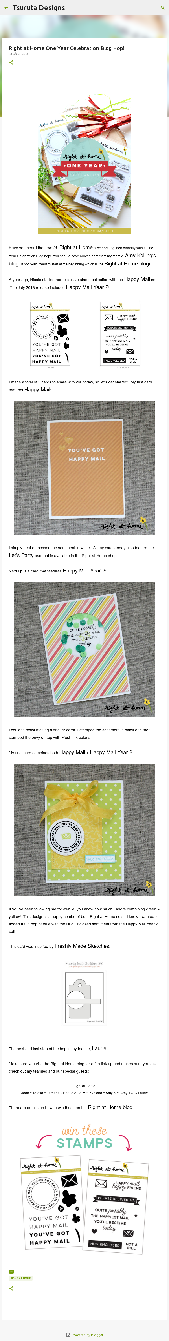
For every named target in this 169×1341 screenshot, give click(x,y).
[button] (11, 63)
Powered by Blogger (87, 1335)
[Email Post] (11, 1273)
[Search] (71, 7)
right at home (21, 1278)
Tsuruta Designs (38, 7)
